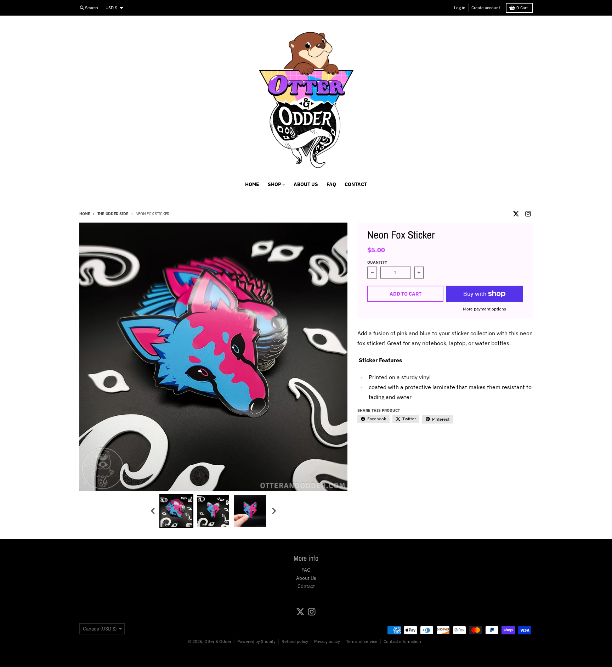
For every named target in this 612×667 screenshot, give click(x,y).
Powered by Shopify (256, 641)
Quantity (377, 262)
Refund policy (295, 641)
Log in (459, 7)
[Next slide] (273, 511)
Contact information (402, 641)
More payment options (484, 309)
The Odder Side (113, 213)
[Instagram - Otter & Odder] (528, 213)
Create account (485, 7)
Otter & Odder (217, 641)
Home (84, 213)
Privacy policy (327, 641)
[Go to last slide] (153, 511)
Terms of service (362, 641)
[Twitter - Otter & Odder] (516, 213)
